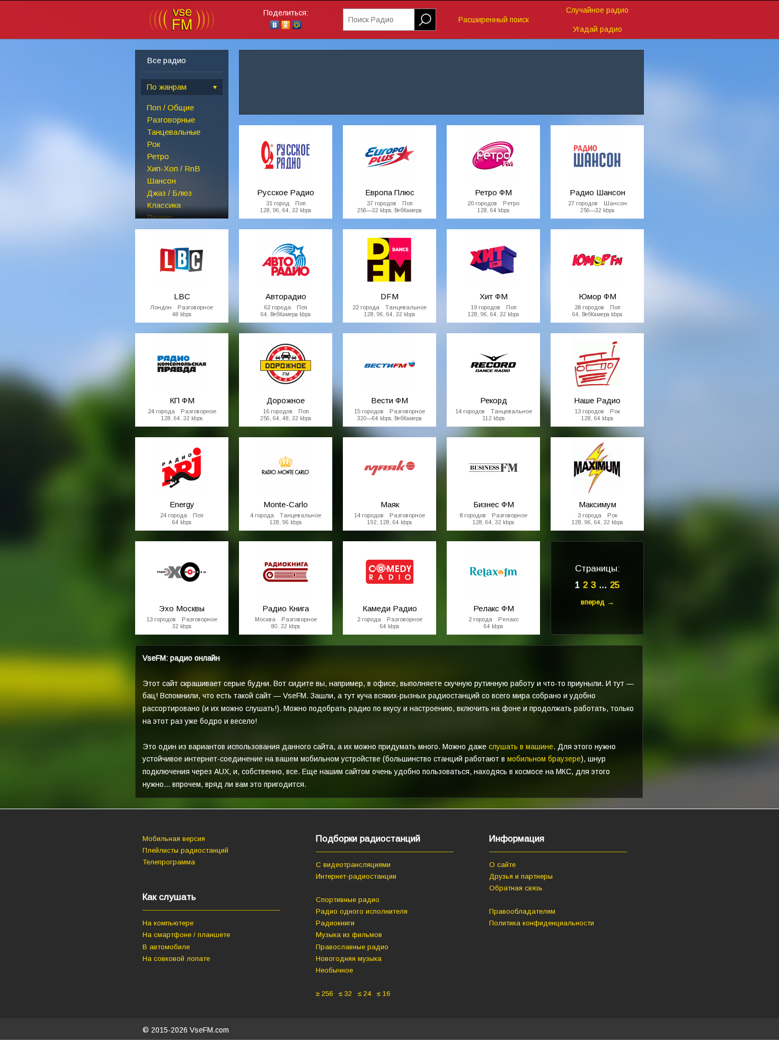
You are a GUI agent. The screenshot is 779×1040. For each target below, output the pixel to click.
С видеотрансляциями (353, 865)
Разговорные (171, 119)
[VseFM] (182, 28)
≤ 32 (345, 994)
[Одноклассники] (285, 25)
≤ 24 (364, 994)
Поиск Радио (371, 19)
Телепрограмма (169, 862)
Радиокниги (335, 923)
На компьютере (168, 923)
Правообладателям (522, 911)
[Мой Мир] (297, 25)
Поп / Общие (170, 107)
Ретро (158, 156)
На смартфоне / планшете (186, 935)
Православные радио (352, 947)
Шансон (161, 180)
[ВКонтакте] (274, 25)
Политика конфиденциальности (541, 923)
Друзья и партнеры (521, 876)
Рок (153, 144)
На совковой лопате (176, 959)
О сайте (502, 865)
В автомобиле (166, 947)
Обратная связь (516, 888)
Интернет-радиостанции (356, 876)
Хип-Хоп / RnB (173, 168)
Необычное (334, 970)
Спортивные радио (347, 900)
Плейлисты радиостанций (185, 850)
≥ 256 (324, 994)
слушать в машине (521, 746)
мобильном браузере (544, 759)
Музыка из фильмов (349, 935)
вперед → (597, 602)
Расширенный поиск (493, 19)
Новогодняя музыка (349, 959)
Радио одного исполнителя (362, 911)
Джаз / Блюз (169, 192)
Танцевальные (173, 131)
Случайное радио (597, 10)
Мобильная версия (174, 839)
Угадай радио (597, 29)
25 (614, 585)
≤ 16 (383, 994)
